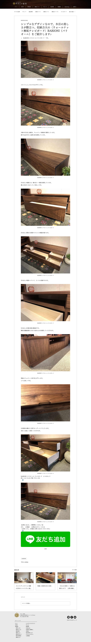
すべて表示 (74, 569)
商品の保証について (29, 632)
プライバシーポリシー (29, 634)
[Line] (68, 617)
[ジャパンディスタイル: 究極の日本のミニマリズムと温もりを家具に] (24, 577)
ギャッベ (24, 11)
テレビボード (64, 11)
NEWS (16, 624)
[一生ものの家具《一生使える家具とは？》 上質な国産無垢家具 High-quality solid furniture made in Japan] (67, 577)
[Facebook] (71, 617)
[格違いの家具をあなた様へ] (45, 577)
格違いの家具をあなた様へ (45, 586)
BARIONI (24, 558)
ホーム (16, 623)
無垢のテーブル (55, 11)
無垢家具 (16, 626)
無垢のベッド (18, 637)
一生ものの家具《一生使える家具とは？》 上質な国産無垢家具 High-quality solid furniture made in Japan (67, 587)
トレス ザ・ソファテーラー (30, 623)
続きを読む (71, 11)
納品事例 (31, 11)
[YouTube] (75, 617)
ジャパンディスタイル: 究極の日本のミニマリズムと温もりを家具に (23, 587)
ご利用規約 (28, 635)
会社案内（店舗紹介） (29, 629)
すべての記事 (17, 11)
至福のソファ (38, 11)
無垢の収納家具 (18, 635)
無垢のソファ (46, 11)
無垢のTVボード (19, 634)
